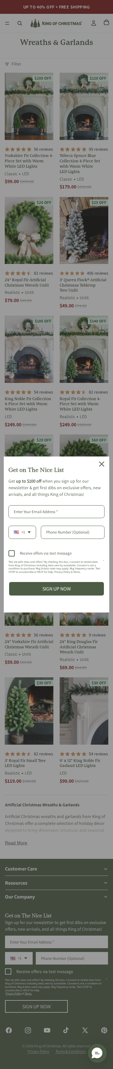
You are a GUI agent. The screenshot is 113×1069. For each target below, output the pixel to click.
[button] (97, 1053)
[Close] (101, 464)
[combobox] (22, 532)
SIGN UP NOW (56, 588)
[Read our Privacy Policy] (103, 563)
